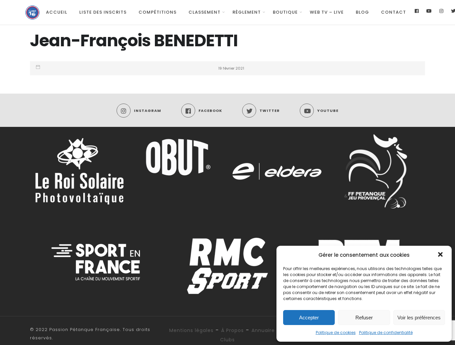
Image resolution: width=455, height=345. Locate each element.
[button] (441, 255)
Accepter (309, 317)
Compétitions (158, 12)
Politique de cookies (336, 332)
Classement (205, 12)
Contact (393, 12)
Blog (362, 12)
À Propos (232, 330)
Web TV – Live (327, 12)
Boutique (285, 12)
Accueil (56, 12)
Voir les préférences (419, 317)
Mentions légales (191, 330)
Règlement (246, 12)
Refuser (364, 317)
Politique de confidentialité (386, 332)
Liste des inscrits (103, 12)
